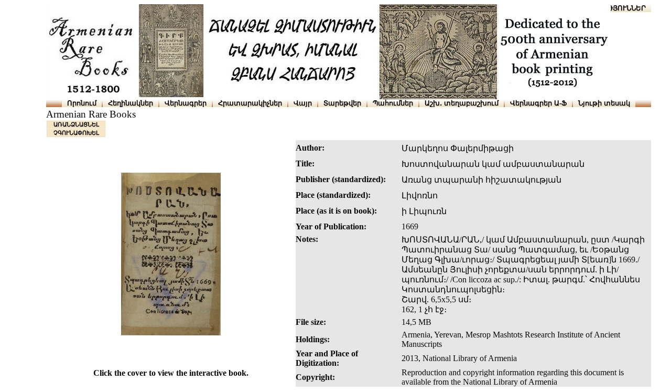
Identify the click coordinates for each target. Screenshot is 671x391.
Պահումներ (393, 103)
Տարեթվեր (342, 103)
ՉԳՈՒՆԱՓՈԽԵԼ (76, 133)
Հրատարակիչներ (250, 103)
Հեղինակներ (130, 103)
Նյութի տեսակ (604, 103)
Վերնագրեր (186, 103)
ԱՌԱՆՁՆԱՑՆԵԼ (76, 124)
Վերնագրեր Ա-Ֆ (538, 103)
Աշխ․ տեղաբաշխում (462, 103)
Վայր (303, 103)
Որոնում (81, 103)
